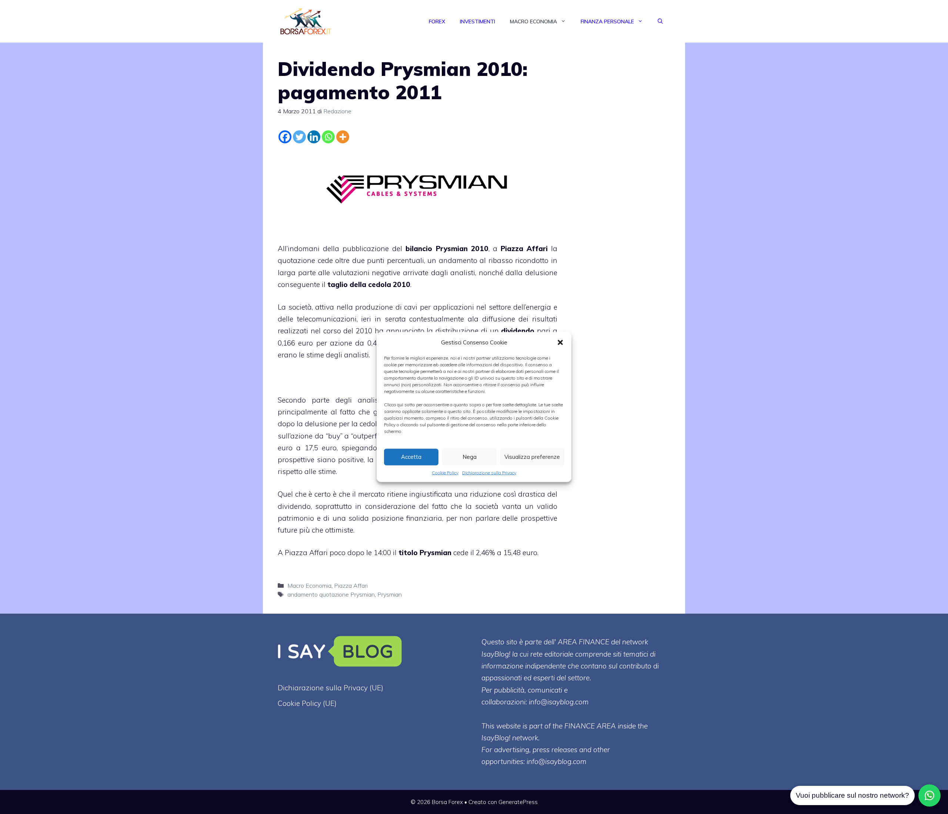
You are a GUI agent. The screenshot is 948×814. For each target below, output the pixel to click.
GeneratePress (518, 801)
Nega (470, 456)
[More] (342, 136)
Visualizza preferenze (532, 456)
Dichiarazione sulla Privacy (489, 472)
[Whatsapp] (328, 136)
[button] (560, 342)
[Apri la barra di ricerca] (660, 21)
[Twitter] (299, 136)
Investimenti (477, 21)
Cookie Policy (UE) (307, 703)
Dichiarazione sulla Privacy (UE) (330, 687)
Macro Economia (533, 21)
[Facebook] (284, 136)
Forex (437, 21)
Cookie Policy (445, 472)
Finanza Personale (607, 21)
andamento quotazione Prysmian (331, 594)
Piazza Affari (524, 248)
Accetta (411, 456)
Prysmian (389, 594)
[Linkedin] (313, 136)
